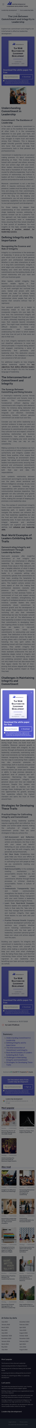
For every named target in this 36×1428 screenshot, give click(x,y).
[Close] (31, 692)
